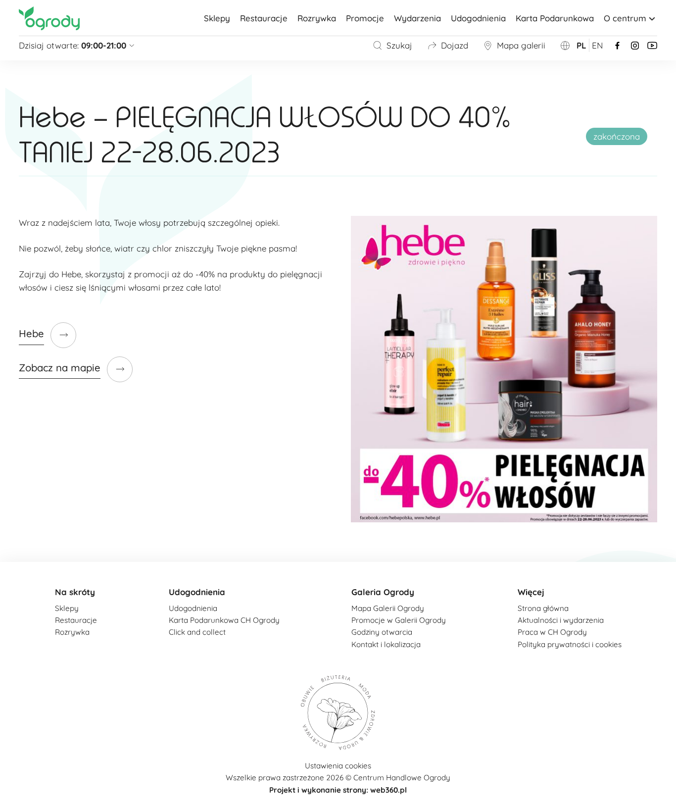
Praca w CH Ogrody (552, 632)
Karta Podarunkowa (555, 18)
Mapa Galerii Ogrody (387, 608)
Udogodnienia (478, 18)
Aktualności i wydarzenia (561, 620)
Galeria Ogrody (382, 592)
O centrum (625, 18)
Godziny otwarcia (381, 632)
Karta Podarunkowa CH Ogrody (224, 620)
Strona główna (543, 608)
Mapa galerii (521, 45)
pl (581, 45)
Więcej (531, 592)
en (597, 45)
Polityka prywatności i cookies (570, 644)
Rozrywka (316, 18)
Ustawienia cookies (338, 765)
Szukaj (399, 45)
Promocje (365, 18)
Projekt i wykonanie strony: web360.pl (338, 790)
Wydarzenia (417, 18)
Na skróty (75, 592)
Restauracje (264, 18)
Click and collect (197, 632)
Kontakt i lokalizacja (386, 644)
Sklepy (217, 18)
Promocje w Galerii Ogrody (398, 620)
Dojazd (454, 45)
